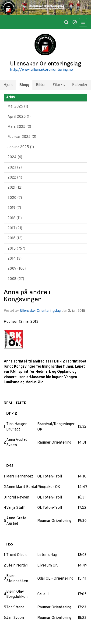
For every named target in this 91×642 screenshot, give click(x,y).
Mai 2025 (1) (17, 106)
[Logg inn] (74, 22)
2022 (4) (14, 177)
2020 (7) (14, 198)
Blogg (24, 85)
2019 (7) (14, 208)
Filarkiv (59, 85)
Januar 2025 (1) (20, 147)
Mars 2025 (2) (19, 127)
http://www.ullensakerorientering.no (41, 70)
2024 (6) (14, 157)
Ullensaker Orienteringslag (40, 311)
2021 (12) (14, 187)
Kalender (80, 85)
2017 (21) (14, 228)
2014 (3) (14, 258)
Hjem (8, 85)
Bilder (41, 85)
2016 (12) (14, 238)
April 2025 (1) (19, 117)
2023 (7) (14, 167)
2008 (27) (15, 279)
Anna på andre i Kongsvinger (27, 295)
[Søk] (66, 22)
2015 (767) (16, 248)
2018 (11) (14, 218)
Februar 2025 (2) (21, 137)
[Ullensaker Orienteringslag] (45, 7)
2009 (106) (16, 268)
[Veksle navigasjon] (83, 22)
